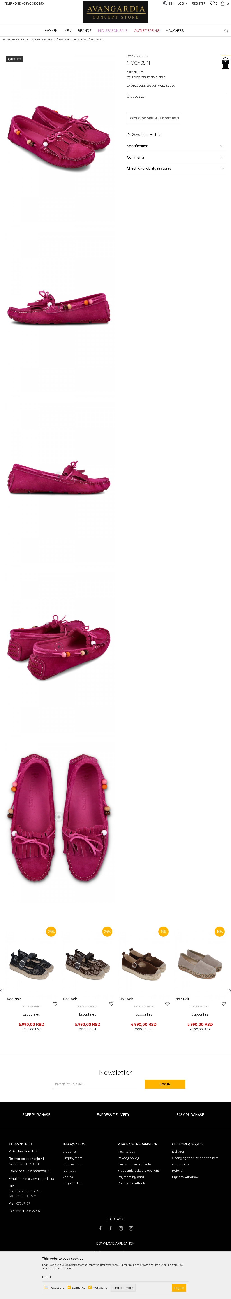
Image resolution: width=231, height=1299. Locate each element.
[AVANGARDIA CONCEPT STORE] (116, 15)
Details (47, 1277)
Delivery (178, 1151)
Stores (68, 1177)
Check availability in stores (149, 168)
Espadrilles (80, 39)
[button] (226, 30)
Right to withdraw (185, 1177)
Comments (136, 157)
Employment (72, 1158)
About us (70, 1151)
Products (49, 39)
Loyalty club (72, 1183)
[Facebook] (100, 1228)
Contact (69, 1170)
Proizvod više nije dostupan (154, 118)
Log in (165, 1084)
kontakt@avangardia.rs (36, 1179)
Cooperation (72, 1164)
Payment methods (132, 1183)
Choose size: (136, 96)
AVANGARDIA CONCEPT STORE (21, 39)
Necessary (57, 1287)
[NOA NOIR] (14, 999)
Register (199, 3)
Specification (137, 146)
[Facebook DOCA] (110, 1228)
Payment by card (131, 1177)
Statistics (78, 1287)
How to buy (126, 1151)
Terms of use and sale (134, 1164)
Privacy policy (128, 1158)
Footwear (64, 39)
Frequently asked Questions (138, 1170)
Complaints (180, 1164)
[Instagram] (121, 1228)
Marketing (100, 1287)
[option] (31, 981)
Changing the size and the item (195, 1158)
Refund (177, 1170)
